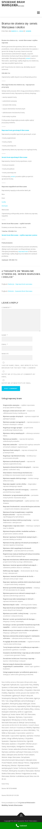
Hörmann (5, 206)
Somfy (4, 202)
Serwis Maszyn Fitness (21, 763)
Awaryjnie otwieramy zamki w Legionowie (17, 712)
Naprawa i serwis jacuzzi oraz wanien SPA (23, 693)
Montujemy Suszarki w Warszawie (21, 771)
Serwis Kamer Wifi (17, 714)
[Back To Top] (21, 816)
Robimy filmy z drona (31, 709)
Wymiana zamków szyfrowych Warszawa (17, 752)
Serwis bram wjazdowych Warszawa (14, 157)
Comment (6, 307)
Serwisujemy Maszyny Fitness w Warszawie (17, 698)
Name (5, 335)
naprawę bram (23, 251)
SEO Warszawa (29, 714)
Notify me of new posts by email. (16, 383)
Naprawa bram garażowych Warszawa (15, 130)
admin (28, 31)
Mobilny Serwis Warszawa (12, 805)
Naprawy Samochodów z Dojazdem (19, 690)
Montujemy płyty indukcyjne (20, 704)
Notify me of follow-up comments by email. (18, 375)
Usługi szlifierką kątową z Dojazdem (20, 738)
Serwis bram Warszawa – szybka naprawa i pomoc (19, 235)
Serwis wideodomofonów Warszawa (21, 749)
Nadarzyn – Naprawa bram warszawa (20, 284)
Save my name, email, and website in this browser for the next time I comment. (20, 366)
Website (5, 354)
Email (5, 344)
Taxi (6, 701)
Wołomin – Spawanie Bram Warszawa (20, 291)
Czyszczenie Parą (26, 685)
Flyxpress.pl (6, 714)
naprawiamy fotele (24, 706)
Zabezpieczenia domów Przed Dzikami (20, 755)
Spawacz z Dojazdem (18, 744)
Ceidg (19, 802)
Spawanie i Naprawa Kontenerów (14, 741)
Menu (38, 13)
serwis (28, 58)
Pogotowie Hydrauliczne (10, 685)
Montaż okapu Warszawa (11, 757)
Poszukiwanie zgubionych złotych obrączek (17, 695)
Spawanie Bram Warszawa (13, 3)
